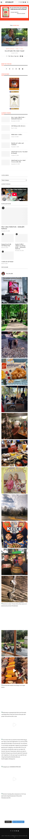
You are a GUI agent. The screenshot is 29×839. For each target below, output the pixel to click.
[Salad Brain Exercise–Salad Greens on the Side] (5, 162)
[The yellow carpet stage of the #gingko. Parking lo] (14, 507)
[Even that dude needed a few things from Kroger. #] (14, 697)
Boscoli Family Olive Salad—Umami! (14, 51)
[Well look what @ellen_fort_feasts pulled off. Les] (14, 290)
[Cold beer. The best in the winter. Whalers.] (14, 426)
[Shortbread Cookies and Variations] (5, 145)
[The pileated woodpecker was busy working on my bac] (14, 344)
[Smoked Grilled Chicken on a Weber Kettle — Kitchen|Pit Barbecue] (21, 238)
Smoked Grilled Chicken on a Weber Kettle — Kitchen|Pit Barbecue (20, 246)
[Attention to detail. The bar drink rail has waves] (14, 616)
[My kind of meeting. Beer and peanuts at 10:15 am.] (14, 806)
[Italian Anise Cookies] (5, 136)
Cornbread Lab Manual (7, 261)
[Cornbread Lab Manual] (7, 255)
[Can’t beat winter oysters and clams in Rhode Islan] (14, 453)
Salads (17, 48)
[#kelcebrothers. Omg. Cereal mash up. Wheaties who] (14, 534)
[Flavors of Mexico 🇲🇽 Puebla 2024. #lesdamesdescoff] (14, 670)
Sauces (21, 48)
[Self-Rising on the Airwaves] (5, 128)
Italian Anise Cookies (16, 134)
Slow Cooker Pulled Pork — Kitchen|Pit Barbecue (18, 118)
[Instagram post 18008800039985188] (14, 779)
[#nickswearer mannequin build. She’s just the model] (14, 725)
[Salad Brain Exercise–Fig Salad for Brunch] (5, 154)
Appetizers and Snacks (10, 48)
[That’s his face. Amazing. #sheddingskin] (14, 589)
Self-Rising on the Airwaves (18, 126)
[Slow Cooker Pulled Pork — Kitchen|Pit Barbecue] (5, 119)
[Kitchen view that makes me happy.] (14, 643)
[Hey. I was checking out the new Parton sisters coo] (14, 480)
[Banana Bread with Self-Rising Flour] (7, 238)
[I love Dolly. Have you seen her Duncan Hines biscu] (14, 752)
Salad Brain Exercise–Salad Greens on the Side (18, 161)
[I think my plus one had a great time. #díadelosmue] (14, 399)
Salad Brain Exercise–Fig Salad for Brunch (19, 152)
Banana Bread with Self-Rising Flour (6, 244)
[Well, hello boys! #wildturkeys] (14, 317)
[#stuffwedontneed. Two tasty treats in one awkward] (14, 372)
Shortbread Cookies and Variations (17, 143)
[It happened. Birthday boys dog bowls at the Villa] (14, 562)
